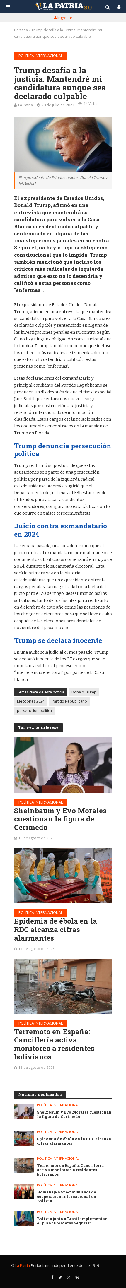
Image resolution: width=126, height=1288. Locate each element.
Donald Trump (83, 692)
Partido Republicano (69, 701)
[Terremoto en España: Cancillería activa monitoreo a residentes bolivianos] (63, 986)
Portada (21, 30)
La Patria (25, 104)
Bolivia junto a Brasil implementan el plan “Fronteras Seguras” (72, 1221)
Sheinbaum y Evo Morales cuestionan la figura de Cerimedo (60, 819)
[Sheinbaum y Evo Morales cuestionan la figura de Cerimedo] (63, 764)
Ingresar (64, 17)
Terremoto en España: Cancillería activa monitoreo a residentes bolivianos (54, 1044)
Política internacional (40, 55)
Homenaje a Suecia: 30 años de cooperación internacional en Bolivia (66, 1196)
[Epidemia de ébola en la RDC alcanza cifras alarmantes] (63, 875)
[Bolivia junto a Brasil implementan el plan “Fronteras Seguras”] (24, 1218)
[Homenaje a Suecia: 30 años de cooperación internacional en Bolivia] (24, 1191)
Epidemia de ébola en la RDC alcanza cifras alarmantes (55, 929)
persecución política (34, 710)
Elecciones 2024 (31, 701)
